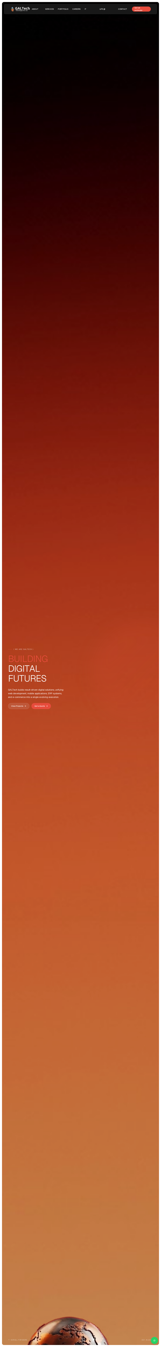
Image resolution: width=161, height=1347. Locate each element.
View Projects (17, 706)
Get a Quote (39, 706)
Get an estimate (138, 9)
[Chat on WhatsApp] (154, 1340)
